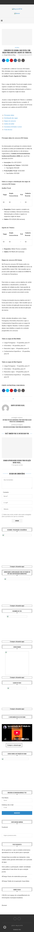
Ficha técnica (8, 129)
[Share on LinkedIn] (15, 60)
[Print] (23, 60)
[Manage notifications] (4, 927)
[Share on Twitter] (7, 60)
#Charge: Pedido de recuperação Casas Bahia (15, 881)
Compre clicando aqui (17, 566)
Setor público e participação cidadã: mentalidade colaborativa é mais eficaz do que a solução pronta (16, 869)
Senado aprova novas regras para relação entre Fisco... (17, 461)
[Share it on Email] (19, 60)
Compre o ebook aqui (14, 745)
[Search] (32, 20)
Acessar (4, 905)
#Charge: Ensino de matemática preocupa (14, 876)
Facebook (5, 827)
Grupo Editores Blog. (10, 55)
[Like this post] (14, 399)
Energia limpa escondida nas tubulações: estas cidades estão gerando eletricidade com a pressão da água (17, 859)
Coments (6, 492)
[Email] (18, 2)
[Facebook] (15, 2)
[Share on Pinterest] (11, 60)
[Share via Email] (19, 399)
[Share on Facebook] (3, 60)
